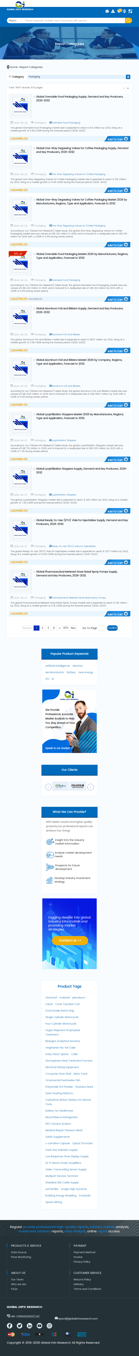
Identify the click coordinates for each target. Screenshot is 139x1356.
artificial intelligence (57, 666)
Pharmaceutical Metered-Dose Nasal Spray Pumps (78, 598)
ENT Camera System (58, 1124)
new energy (85, 672)
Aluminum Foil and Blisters (66, 334)
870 (65, 628)
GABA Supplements (57, 1137)
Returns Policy (82, 1279)
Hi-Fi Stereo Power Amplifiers (63, 1163)
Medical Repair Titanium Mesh (64, 1130)
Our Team (17, 1279)
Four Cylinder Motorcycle (60, 1024)
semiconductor (54, 672)
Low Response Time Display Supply (67, 1156)
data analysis (75, 1231)
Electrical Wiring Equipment (62, 1067)
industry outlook (102, 1227)
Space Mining (53, 1202)
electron (78, 666)
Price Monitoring (21, 1257)
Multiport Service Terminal (61, 1176)
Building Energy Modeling (61, 1196)
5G (47, 679)
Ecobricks (84, 1196)
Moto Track (80, 1074)
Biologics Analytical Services (62, 1041)
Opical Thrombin (82, 1143)
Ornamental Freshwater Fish (62, 1080)
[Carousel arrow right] (90, 787)
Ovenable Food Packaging (66, 123)
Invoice (78, 1257)
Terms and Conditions (87, 1289)
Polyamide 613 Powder (59, 1087)
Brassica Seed (84, 1087)
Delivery (79, 1284)
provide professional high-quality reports (55, 1227)
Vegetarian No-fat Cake (60, 1048)
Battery (71, 672)
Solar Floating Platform (59, 1093)
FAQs (14, 1289)
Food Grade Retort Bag (59, 1011)
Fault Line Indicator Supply (61, 1150)
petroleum (78, 998)
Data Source (18, 1252)
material (64, 998)
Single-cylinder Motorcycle (62, 1017)
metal (49, 1004)
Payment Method (84, 1252)
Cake (74, 1054)
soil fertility (51, 1189)
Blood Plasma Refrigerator (61, 1117)
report (102, 1231)
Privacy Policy (82, 1262)
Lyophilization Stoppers (63, 440)
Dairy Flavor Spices (57, 1054)
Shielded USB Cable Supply (62, 1182)
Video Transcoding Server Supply (66, 1169)
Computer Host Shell (58, 1074)
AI (53, 679)
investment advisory (35, 1231)
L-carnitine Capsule (57, 1143)
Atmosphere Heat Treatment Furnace (68, 1061)
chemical (51, 998)
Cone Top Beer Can (67, 1004)
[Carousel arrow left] (48, 787)
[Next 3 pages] (60, 628)
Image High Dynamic (74, 1189)
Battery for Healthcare (59, 1111)
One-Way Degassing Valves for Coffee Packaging (78, 174)
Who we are (18, 1284)
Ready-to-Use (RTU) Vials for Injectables (73, 546)
